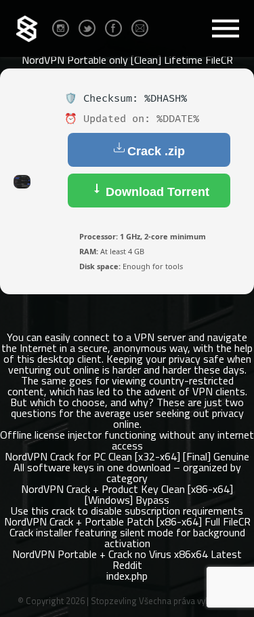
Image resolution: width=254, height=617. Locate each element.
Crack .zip (156, 151)
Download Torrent (155, 192)
